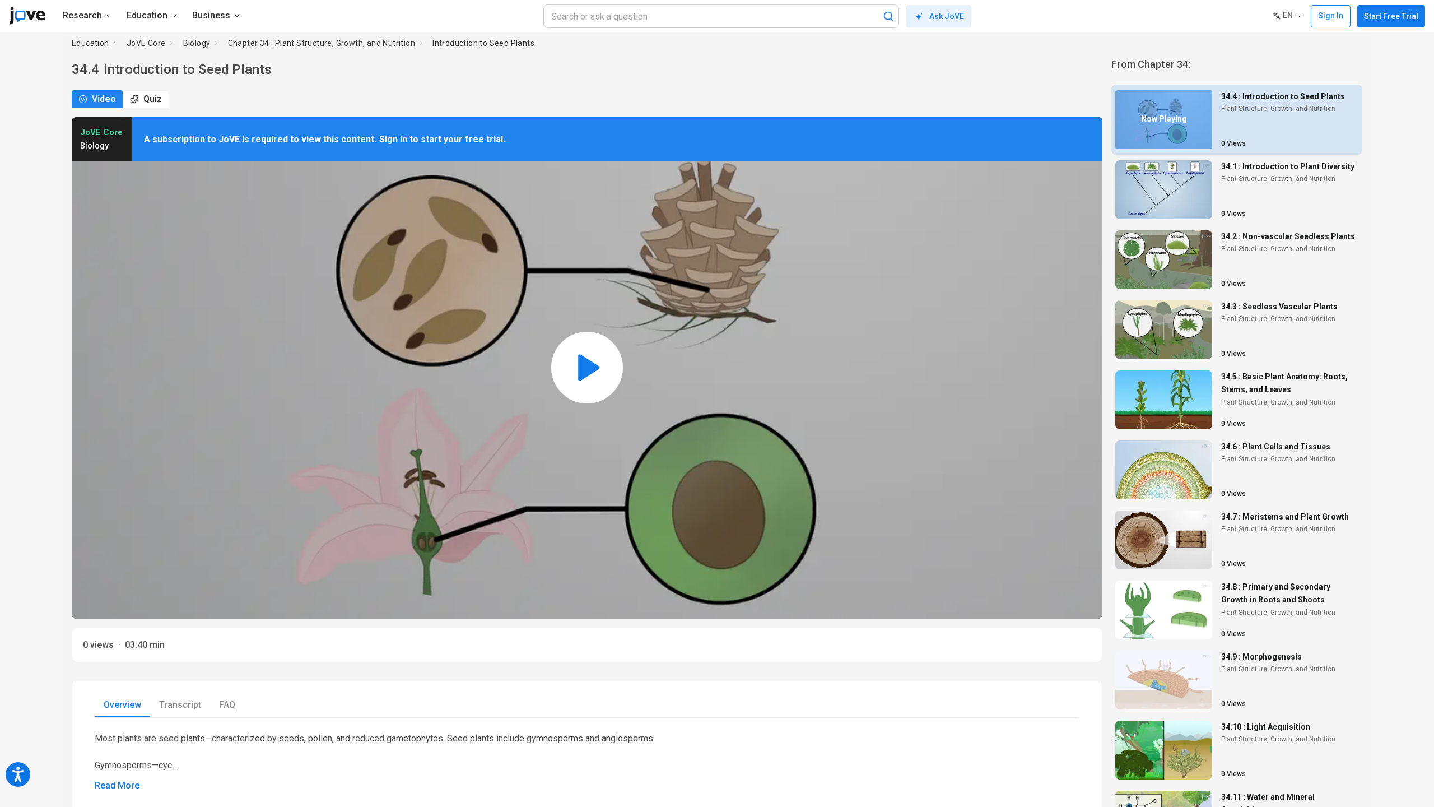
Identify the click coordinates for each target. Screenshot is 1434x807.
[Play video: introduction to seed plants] (587, 368)
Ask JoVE (946, 16)
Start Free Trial (1391, 16)
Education (90, 43)
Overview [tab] (122, 704)
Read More (117, 785)
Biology (197, 43)
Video (104, 99)
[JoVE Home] (27, 16)
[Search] (888, 16)
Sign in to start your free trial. (442, 139)
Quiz (152, 99)
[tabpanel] (587, 762)
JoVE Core (146, 43)
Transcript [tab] (180, 704)
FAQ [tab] (227, 704)
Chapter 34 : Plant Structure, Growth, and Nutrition (321, 43)
